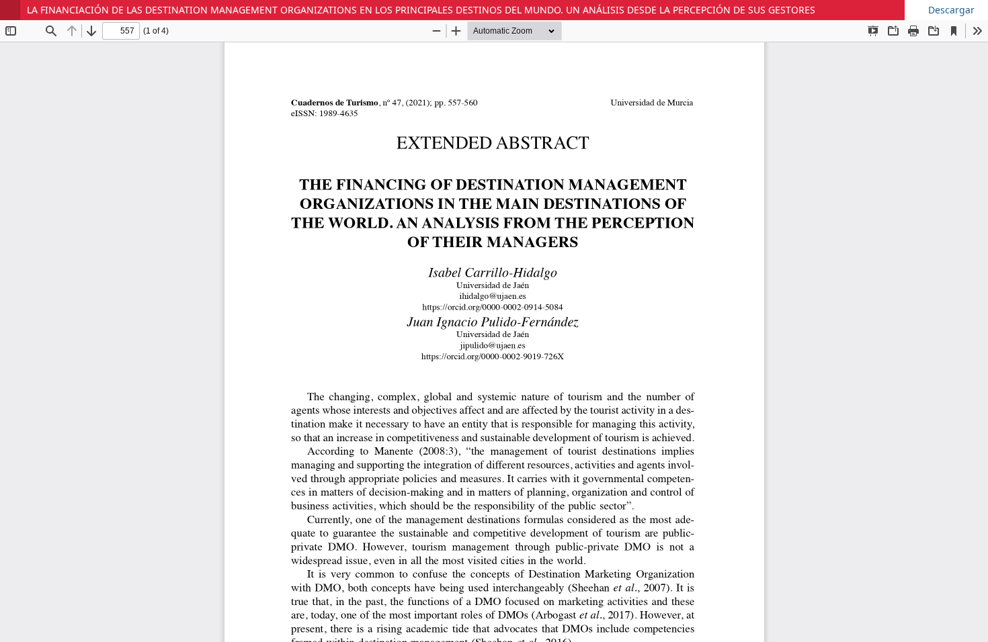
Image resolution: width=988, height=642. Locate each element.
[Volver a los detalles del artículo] (10, 10)
